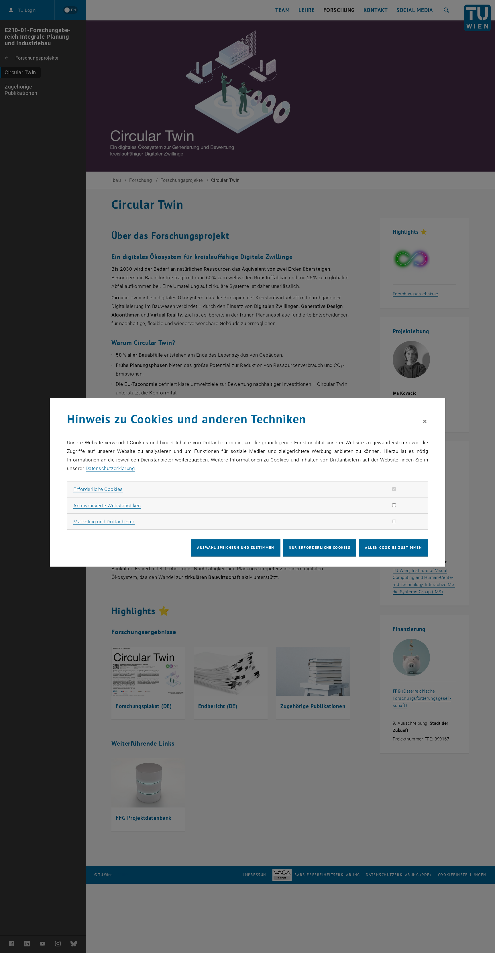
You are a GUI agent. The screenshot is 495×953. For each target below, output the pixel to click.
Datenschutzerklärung (110, 468)
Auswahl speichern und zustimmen (235, 547)
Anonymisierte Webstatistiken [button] (107, 505)
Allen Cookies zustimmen (393, 547)
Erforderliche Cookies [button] (98, 489)
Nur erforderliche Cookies (319, 547)
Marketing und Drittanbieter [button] (104, 521)
